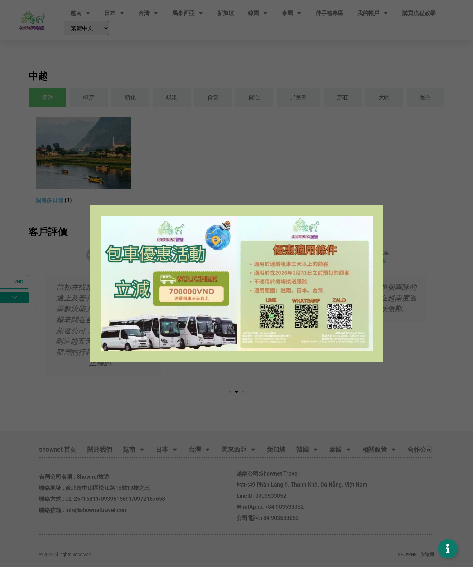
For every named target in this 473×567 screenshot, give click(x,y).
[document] (236, 283)
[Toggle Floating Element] (447, 548)
